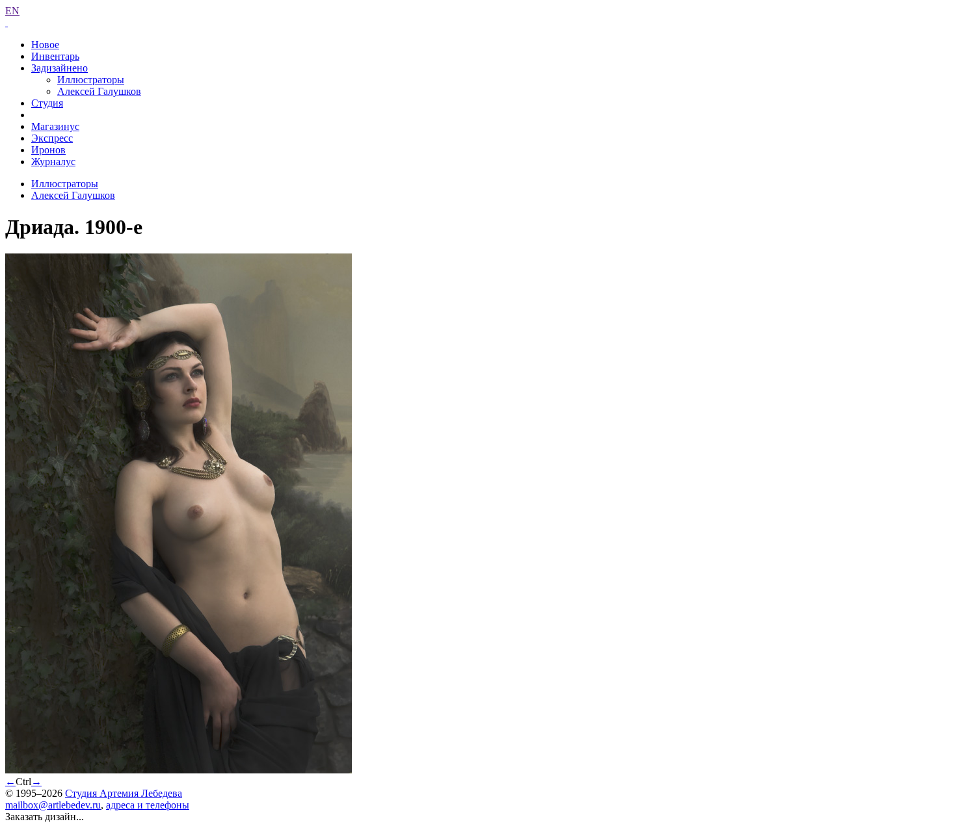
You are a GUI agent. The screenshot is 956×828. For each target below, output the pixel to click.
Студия (47, 103)
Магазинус (55, 126)
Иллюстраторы (90, 79)
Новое (45, 44)
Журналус (53, 161)
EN (12, 10)
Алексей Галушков (99, 91)
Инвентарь (55, 56)
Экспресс (52, 138)
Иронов (48, 149)
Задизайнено (59, 67)
